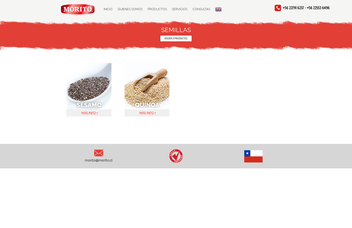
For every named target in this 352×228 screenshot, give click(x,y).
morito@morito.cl (98, 160)
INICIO (108, 9)
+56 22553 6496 (318, 8)
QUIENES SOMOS (130, 9)
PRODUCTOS (157, 9)
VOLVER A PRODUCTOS (176, 38)
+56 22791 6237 (293, 8)
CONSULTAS (201, 9)
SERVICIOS (179, 9)
